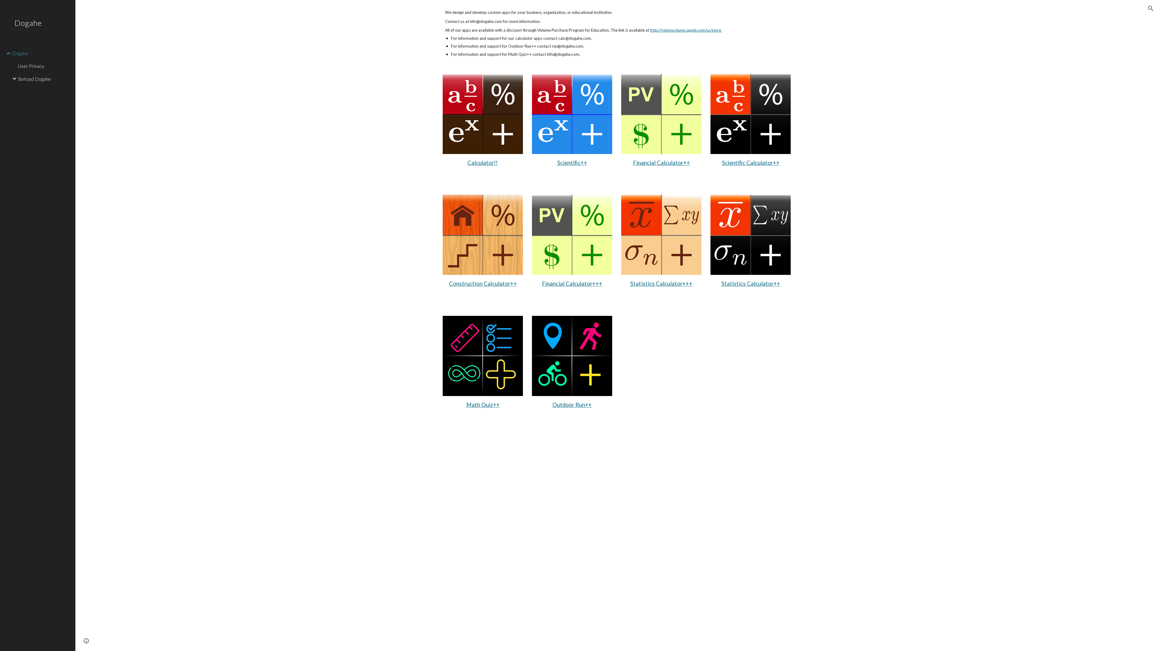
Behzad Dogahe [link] (34, 79)
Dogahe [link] (20, 53)
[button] (1151, 8)
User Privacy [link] (31, 66)
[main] (617, 33)
